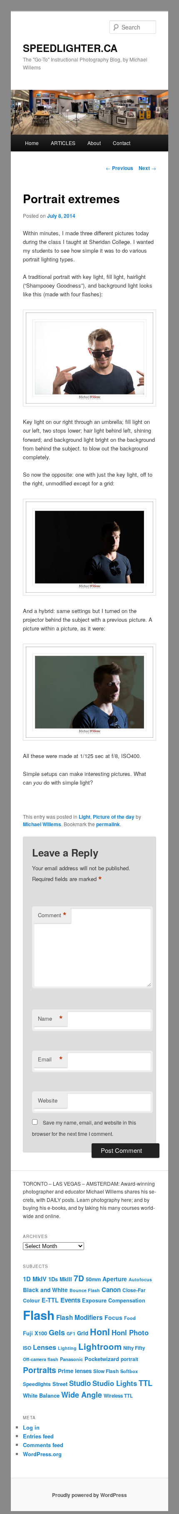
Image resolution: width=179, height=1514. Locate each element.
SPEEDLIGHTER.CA (70, 48)
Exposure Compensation (113, 1300)
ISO (27, 1348)
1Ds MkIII (60, 1279)
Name (50, 1018)
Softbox (129, 1371)
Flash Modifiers (79, 1317)
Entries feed (38, 1436)
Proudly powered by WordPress (89, 1495)
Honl (100, 1331)
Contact (121, 142)
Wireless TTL (118, 1395)
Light (84, 816)
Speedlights (37, 1384)
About (94, 142)
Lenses (44, 1347)
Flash (39, 1315)
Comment (52, 915)
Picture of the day (113, 816)
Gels (57, 1332)
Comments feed (43, 1445)
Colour (31, 1300)
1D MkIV (35, 1278)
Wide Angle (81, 1394)
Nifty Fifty (134, 1348)
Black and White (45, 1289)
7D (79, 1278)
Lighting (67, 1348)
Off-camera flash (40, 1359)
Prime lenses (75, 1371)
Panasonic (71, 1359)
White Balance (41, 1395)
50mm (93, 1279)
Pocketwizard (102, 1359)
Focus (113, 1317)
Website (47, 1100)
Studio (80, 1383)
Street (59, 1384)
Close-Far (134, 1290)
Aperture (114, 1279)
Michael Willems (42, 824)
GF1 (71, 1333)
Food (130, 1318)
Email (50, 1059)
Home (32, 142)
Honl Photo (130, 1332)
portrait (129, 1359)
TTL (145, 1382)
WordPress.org (42, 1454)
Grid (82, 1333)
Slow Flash (106, 1371)
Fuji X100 (35, 1333)
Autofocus (140, 1279)
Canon (111, 1289)
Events (70, 1300)
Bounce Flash (85, 1290)
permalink (108, 824)
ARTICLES (63, 142)
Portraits (39, 1370)
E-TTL (50, 1300)
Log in (31, 1427)
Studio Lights (114, 1383)
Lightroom (100, 1346)
